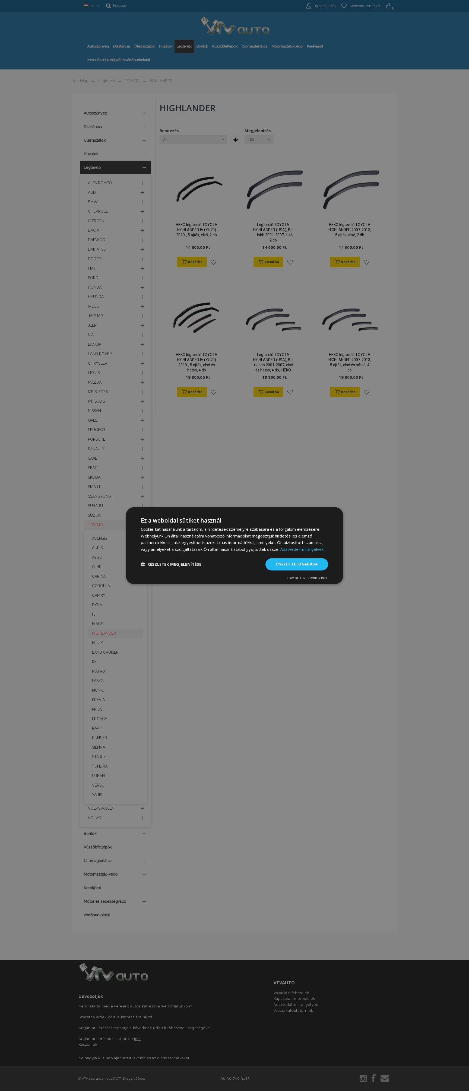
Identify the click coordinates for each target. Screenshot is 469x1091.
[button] (171, 564)
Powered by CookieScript (307, 578)
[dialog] (234, 545)
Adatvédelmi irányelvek (302, 549)
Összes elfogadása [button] (297, 564)
